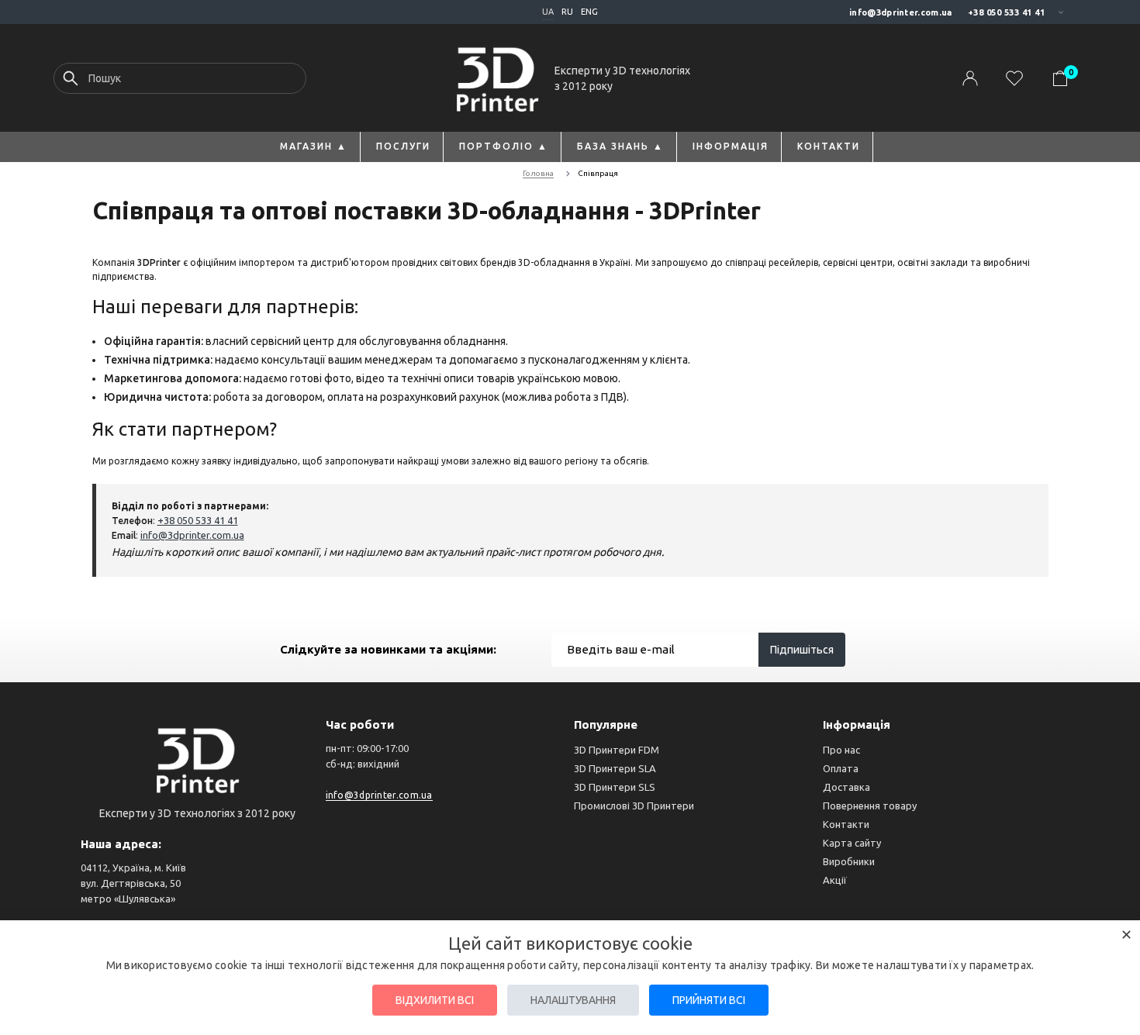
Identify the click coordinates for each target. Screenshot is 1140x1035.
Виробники (849, 861)
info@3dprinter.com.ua (900, 12)
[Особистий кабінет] (970, 79)
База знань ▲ (620, 146)
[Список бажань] (1014, 79)
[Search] (71, 82)
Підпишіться (802, 649)
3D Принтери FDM (616, 749)
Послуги (403, 146)
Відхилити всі (435, 1000)
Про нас (841, 749)
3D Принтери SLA (615, 768)
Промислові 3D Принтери (634, 805)
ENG (589, 11)
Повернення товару (870, 805)
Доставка (846, 786)
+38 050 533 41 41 (1006, 12)
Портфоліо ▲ (503, 146)
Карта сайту (852, 842)
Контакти (828, 146)
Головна (538, 173)
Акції (835, 880)
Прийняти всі (708, 1000)
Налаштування (573, 1000)
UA (548, 11)
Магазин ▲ (313, 146)
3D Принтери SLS (614, 786)
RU (567, 11)
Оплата (840, 768)
